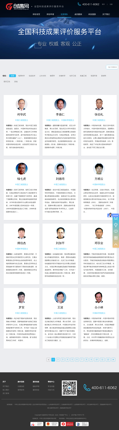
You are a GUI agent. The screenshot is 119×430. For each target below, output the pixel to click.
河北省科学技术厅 (92, 404)
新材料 (103, 76)
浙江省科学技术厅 (52, 408)
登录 (103, 4)
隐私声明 (36, 386)
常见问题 (51, 386)
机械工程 (83, 76)
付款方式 (51, 390)
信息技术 (32, 76)
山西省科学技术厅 (79, 404)
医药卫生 (7, 81)
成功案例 (78, 14)
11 (102, 360)
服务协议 (36, 390)
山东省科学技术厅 (54, 404)
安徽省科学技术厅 (105, 404)
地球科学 (21, 76)
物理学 (52, 76)
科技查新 (92, 14)
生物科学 (62, 76)
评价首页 (36, 14)
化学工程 (72, 76)
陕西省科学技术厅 (65, 408)
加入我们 (6, 390)
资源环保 (94, 76)
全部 (12, 76)
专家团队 (64, 14)
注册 (111, 4)
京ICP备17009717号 (77, 415)
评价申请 (50, 14)
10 (97, 360)
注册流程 (21, 386)
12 (108, 360)
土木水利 (42, 76)
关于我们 (106, 14)
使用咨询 (21, 390)
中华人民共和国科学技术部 (23, 404)
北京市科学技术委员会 (40, 404)
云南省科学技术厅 (66, 404)
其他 (16, 81)
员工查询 (6, 393)
